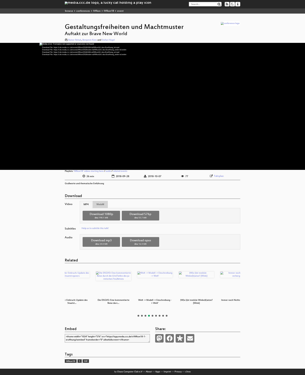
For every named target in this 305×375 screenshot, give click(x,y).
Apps (157, 372)
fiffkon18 (109, 11)
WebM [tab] (100, 204)
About (149, 372)
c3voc (188, 372)
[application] (152, 106)
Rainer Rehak (74, 40)
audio (108, 171)
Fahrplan (219, 176)
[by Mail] (190, 338)
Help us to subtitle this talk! (95, 228)
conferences (83, 11)
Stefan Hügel (108, 40)
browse (69, 11)
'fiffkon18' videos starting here (89, 171)
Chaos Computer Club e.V (129, 372)
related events (120, 171)
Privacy (178, 372)
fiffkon (97, 11)
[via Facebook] (169, 338)
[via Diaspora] (180, 338)
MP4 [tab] (86, 204)
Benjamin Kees (89, 40)
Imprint (167, 372)
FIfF (86, 361)
